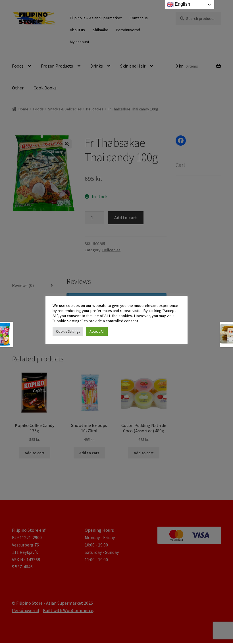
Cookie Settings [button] (68, 331)
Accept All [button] (97, 331)
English (182, 4)
